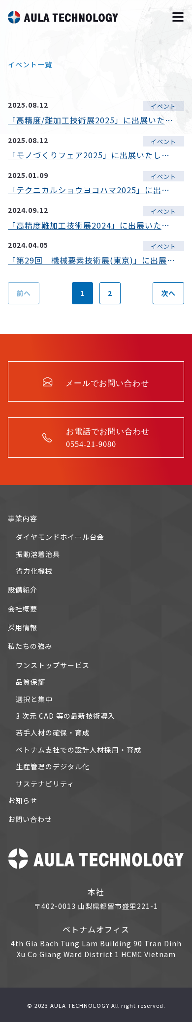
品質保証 (30, 682)
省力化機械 (34, 571)
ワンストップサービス (53, 665)
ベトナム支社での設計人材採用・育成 (78, 750)
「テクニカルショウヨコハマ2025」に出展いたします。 (92, 190)
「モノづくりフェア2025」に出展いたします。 (92, 155)
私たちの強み (30, 646)
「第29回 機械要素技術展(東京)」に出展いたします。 (92, 260)
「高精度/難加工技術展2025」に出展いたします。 (92, 120)
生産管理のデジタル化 (53, 766)
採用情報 (22, 627)
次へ (168, 293)
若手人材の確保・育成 (53, 732)
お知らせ (22, 800)
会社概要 (22, 608)
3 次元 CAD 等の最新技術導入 (65, 716)
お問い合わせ (30, 819)
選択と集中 (34, 699)
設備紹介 (22, 589)
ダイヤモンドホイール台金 (60, 537)
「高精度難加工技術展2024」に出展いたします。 (92, 225)
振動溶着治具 (38, 554)
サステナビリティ (45, 783)
